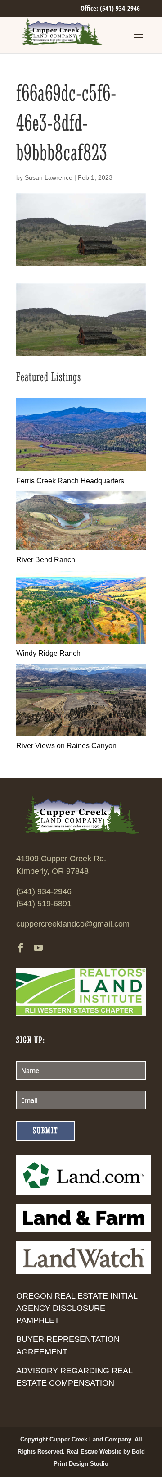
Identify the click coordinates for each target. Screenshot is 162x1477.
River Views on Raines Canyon (66, 746)
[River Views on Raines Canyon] (81, 733)
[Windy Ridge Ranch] (81, 641)
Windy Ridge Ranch (48, 653)
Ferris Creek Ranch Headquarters (70, 481)
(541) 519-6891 (44, 903)
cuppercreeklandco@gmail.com (73, 923)
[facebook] (20, 949)
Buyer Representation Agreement (68, 1345)
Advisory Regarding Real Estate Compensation (74, 1376)
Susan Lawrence (48, 177)
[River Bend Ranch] (81, 547)
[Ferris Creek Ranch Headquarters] (81, 469)
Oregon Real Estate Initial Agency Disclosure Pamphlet (76, 1308)
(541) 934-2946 (44, 891)
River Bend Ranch (45, 560)
